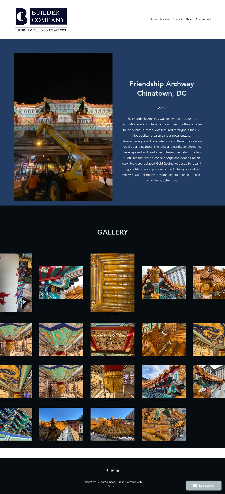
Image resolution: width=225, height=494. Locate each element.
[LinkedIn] (118, 470)
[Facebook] (107, 470)
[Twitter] (112, 470)
